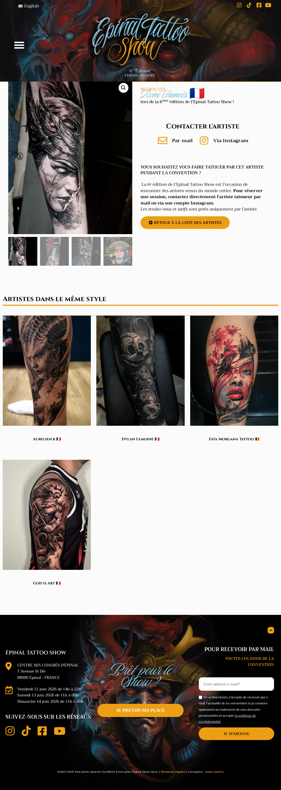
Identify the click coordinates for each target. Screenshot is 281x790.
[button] (19, 45)
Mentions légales (173, 771)
